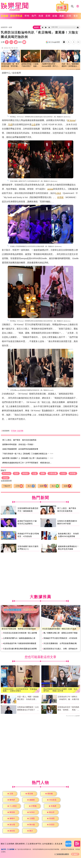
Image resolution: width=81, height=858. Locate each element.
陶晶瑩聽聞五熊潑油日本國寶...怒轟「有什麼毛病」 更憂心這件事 (60, 690)
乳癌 (10, 124)
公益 (33, 124)
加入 (29, 486)
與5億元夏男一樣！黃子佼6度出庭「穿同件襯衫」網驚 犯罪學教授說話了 (10, 65)
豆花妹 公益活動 (17, 431)
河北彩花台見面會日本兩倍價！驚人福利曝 (20, 633)
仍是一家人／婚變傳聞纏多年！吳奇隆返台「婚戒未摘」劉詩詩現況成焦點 (70, 65)
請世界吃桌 (16, 16)
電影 (75, 16)
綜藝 (55, 16)
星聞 (48, 16)
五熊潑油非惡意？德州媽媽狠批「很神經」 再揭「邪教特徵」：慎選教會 (68, 708)
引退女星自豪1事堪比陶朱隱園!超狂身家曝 (20, 649)
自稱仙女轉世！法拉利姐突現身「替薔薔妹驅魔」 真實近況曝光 (20, 690)
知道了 (76, 854)
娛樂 (10, 27)
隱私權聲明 (20, 844)
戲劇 (61, 16)
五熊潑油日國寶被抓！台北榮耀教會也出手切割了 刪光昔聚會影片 (28, 708)
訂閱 (17, 486)
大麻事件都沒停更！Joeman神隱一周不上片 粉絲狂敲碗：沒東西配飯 (51, 65)
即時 (27, 16)
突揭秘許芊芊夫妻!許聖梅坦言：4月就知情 (60, 638)
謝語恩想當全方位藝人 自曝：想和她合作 (60, 649)
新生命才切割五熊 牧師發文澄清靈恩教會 (19, 629)
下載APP (6, 486)
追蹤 (41, 486)
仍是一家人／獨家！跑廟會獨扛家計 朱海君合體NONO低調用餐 (28, 698)
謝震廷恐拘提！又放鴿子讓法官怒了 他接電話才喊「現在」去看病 (29, 65)
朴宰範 (60, 197)
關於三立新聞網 (7, 844)
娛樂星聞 (4, 27)
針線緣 (4, 16)
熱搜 (41, 16)
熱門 (34, 16)
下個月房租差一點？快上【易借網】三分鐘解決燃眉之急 (24, 454)
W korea (71, 120)
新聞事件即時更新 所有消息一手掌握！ (18, 445)
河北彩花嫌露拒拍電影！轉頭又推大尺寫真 (59, 629)
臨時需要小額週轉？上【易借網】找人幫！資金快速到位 (24, 458)
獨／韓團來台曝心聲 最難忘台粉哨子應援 (60, 633)
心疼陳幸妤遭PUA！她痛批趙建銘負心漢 (19, 638)
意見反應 (58, 844)
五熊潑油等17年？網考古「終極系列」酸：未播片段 (68, 698)
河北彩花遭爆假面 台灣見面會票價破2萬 (60, 643)
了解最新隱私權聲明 (62, 854)
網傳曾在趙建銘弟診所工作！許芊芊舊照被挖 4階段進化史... (26, 463)
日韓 (68, 16)
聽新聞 (36, 27)
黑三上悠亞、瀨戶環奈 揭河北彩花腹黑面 (19, 440)
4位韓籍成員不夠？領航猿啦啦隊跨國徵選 (19, 643)
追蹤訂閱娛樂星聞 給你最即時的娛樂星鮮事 (20, 449)
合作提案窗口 (48, 844)
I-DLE (58, 193)
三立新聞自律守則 (33, 844)
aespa (50, 189)
